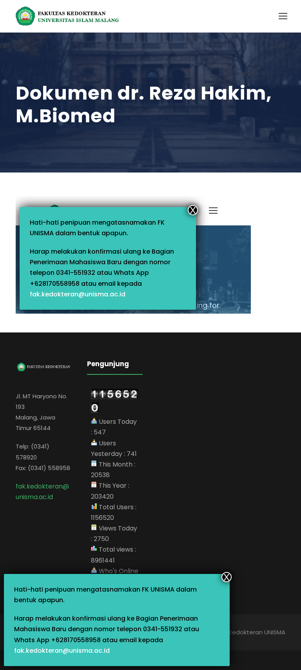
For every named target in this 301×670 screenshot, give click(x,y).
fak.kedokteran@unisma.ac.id (62, 650)
